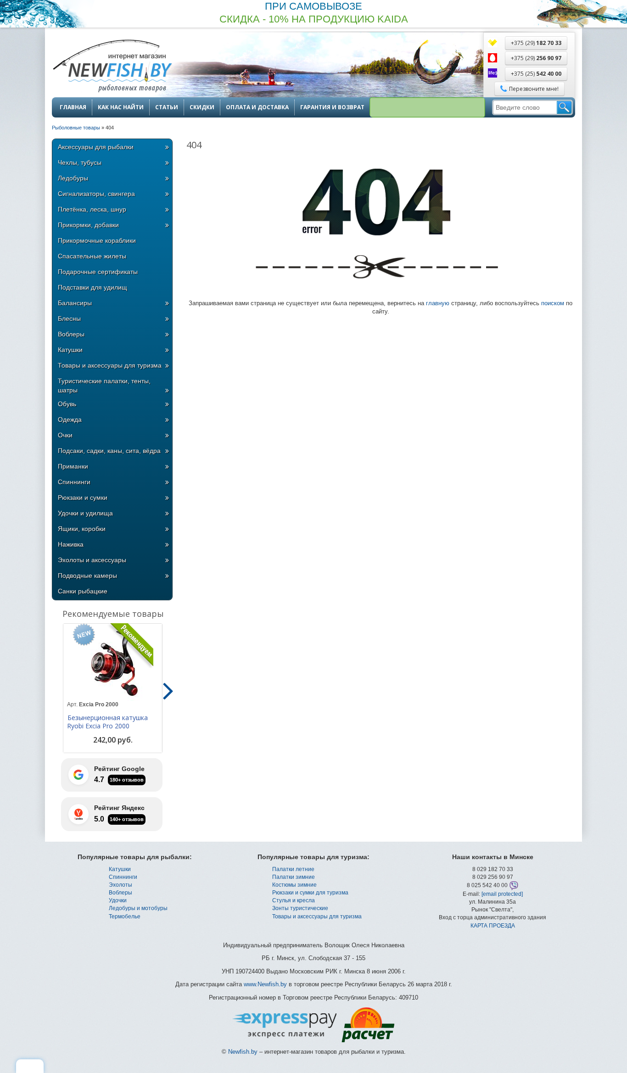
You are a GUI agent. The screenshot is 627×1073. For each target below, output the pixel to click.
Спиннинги (74, 482)
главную (437, 303)
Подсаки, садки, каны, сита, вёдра (109, 450)
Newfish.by (243, 1051)
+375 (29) (536, 43)
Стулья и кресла (293, 900)
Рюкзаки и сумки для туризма (310, 892)
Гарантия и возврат (332, 107)
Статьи (166, 107)
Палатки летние (293, 869)
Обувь (67, 404)
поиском (552, 303)
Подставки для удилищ (92, 287)
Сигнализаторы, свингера (96, 193)
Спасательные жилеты (92, 256)
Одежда (70, 419)
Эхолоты (120, 885)
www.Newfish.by (265, 984)
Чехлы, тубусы (79, 162)
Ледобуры (73, 178)
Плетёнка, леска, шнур (92, 209)
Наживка (71, 544)
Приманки (73, 466)
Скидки (202, 107)
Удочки (118, 900)
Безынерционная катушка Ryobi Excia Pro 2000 (107, 722)
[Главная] (112, 66)
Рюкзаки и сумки (82, 497)
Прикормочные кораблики (97, 240)
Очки (65, 435)
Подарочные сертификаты (98, 271)
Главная (73, 107)
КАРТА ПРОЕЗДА (492, 925)
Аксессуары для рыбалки (96, 147)
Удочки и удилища (85, 513)
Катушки (70, 349)
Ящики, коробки (82, 528)
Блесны (69, 318)
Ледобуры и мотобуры (138, 908)
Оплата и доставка (257, 107)
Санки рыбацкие (82, 591)
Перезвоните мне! (534, 89)
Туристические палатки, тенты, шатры (104, 385)
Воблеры (71, 334)
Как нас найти (121, 107)
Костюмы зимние (294, 885)
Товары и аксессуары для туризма (110, 365)
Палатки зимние (293, 877)
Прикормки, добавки (88, 225)
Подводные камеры (87, 575)
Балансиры (75, 303)
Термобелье (124, 916)
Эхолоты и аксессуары (92, 560)
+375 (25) (536, 74)
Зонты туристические (300, 908)
